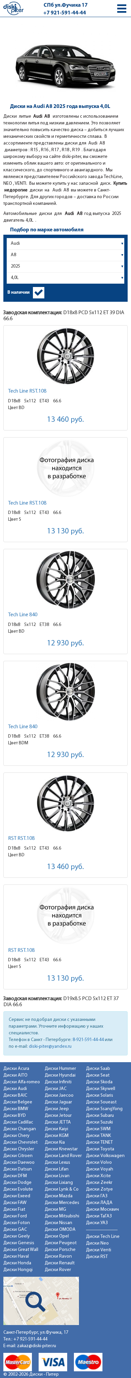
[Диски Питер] (13, 8)
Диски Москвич (102, 1209)
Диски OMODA (60, 1229)
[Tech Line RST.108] (65, 356)
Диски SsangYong (104, 1108)
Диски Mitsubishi (62, 1216)
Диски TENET (99, 1142)
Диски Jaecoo (59, 1095)
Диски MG (55, 1209)
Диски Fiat (14, 1209)
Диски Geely (16, 1236)
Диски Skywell (100, 1088)
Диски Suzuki (99, 1122)
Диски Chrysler (18, 1149)
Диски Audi (15, 1088)
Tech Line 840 (22, 615)
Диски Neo (97, 1243)
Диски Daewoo (19, 1162)
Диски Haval (16, 1256)
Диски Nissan (58, 1222)
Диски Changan (19, 1129)
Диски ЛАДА (99, 1202)
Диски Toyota (100, 1149)
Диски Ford (15, 1216)
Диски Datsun (17, 1169)
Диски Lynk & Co (62, 1189)
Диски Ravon (58, 1256)
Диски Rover (58, 1269)
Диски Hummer (60, 1068)
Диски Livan (57, 1176)
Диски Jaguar (58, 1102)
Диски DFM (15, 1176)
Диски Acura (16, 1068)
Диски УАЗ (97, 1222)
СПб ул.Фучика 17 (66, 5)
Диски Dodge (17, 1182)
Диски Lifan (57, 1169)
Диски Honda (17, 1263)
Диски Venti (98, 1250)
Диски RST (97, 1256)
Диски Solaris (99, 1095)
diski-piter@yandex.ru (50, 1046)
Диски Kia (55, 1142)
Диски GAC (15, 1229)
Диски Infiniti (58, 1082)
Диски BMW (15, 1108)
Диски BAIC (15, 1095)
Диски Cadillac (18, 1122)
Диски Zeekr (99, 1182)
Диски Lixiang (59, 1182)
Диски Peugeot (61, 1243)
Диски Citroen (18, 1155)
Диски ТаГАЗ (99, 1216)
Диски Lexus (57, 1162)
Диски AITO (15, 1075)
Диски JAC (56, 1088)
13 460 (65, 420)
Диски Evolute (18, 1189)
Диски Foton (16, 1222)
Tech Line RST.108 (27, 391)
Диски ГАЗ (96, 1196)
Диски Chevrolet (20, 1142)
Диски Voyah (99, 1169)
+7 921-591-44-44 (64, 13)
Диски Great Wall (20, 1249)
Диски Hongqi (18, 1269)
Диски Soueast (101, 1102)
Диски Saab (98, 1068)
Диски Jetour (58, 1115)
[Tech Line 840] (65, 580)
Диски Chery (16, 1135)
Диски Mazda (59, 1196)
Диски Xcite (98, 1176)
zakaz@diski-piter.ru (36, 1345)
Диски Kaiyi (56, 1129)
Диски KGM (57, 1135)
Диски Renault (60, 1263)
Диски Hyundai (60, 1075)
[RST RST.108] (65, 803)
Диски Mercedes (62, 1202)
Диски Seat (98, 1075)
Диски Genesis (18, 1243)
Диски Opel (57, 1236)
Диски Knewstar (61, 1149)
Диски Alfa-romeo (21, 1082)
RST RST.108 (21, 838)
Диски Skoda (99, 1082)
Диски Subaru (100, 1115)
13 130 (65, 531)
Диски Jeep (57, 1108)
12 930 (65, 643)
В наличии (18, 292)
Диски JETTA (58, 1122)
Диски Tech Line (103, 1236)
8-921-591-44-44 (88, 1039)
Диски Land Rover (63, 1155)
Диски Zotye (99, 1189)
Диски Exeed (16, 1196)
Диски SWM (98, 1129)
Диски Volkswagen (105, 1155)
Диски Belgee (17, 1102)
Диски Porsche (60, 1249)
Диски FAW (15, 1202)
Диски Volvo (99, 1162)
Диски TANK (98, 1135)
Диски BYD (14, 1115)
